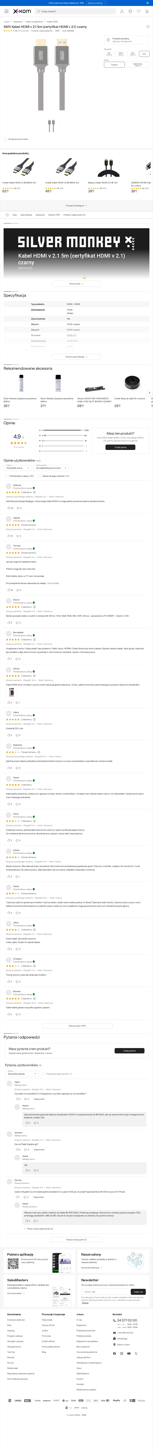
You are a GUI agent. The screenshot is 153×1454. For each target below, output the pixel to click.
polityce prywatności (81, 739)
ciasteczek (51, 714)
